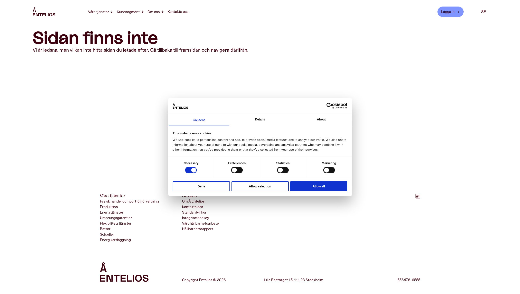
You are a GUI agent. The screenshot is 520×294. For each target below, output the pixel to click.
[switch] (237, 170)
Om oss (154, 12)
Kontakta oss (178, 11)
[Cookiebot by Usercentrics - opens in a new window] (329, 106)
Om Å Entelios (193, 201)
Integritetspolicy (195, 218)
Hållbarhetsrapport (197, 229)
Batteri (105, 229)
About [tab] (321, 119)
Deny (201, 186)
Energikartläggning (115, 240)
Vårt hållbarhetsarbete (200, 223)
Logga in (448, 11)
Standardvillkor (194, 212)
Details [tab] (260, 119)
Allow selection (260, 186)
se (483, 12)
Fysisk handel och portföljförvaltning (129, 201)
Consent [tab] (199, 120)
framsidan (189, 50)
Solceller (107, 234)
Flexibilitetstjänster (116, 223)
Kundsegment (128, 12)
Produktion (109, 207)
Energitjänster (111, 212)
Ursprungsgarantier (116, 218)
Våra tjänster (98, 12)
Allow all (319, 186)
